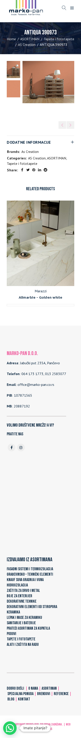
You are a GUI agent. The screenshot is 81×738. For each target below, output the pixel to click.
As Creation (30, 151)
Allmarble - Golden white (41, 297)
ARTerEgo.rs (45, 729)
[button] (10, 728)
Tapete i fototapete (59, 39)
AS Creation (27, 44)
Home (11, 39)
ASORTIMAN (29, 39)
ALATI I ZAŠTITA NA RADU (23, 644)
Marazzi (41, 291)
